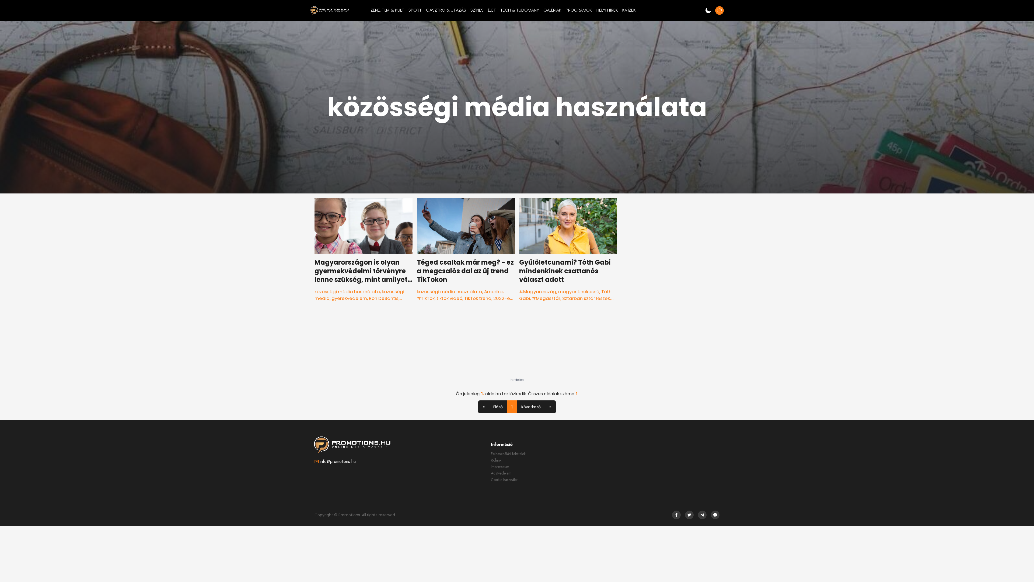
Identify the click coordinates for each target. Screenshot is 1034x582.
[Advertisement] (517, 344)
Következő (531, 407)
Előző (498, 407)
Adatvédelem (501, 473)
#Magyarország (537, 291)
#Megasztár (546, 298)
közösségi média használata (347, 291)
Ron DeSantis (384, 298)
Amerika (493, 291)
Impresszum (500, 466)
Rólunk (496, 460)
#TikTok (426, 298)
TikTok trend (477, 298)
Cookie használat (504, 479)
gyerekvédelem (349, 298)
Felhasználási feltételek (508, 453)
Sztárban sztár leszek (586, 298)
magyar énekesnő (578, 291)
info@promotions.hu (338, 461)
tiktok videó (449, 298)
